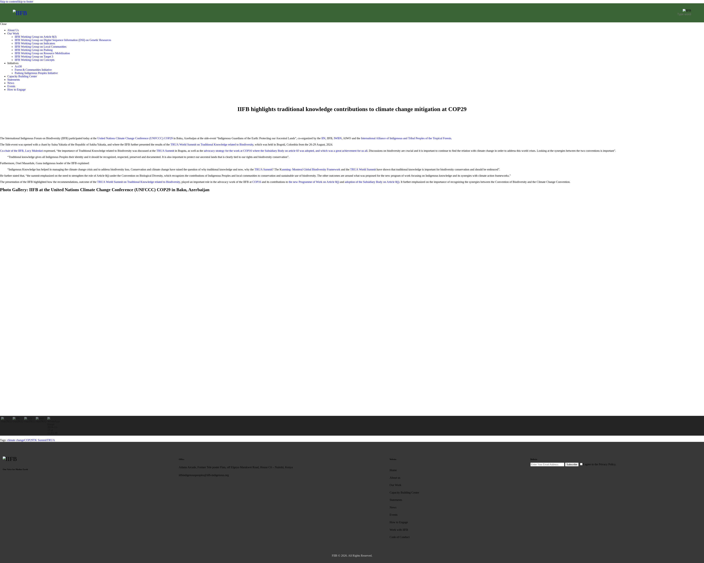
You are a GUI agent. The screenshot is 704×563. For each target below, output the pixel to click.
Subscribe (571, 464)
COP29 (28, 440)
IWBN (338, 138)
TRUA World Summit (363, 169)
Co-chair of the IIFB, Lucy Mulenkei (21, 150)
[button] (6, 306)
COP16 (257, 181)
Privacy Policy (607, 464)
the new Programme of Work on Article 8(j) (313, 181)
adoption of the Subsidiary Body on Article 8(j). (373, 181)
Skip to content (8, 1)
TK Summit (40, 440)
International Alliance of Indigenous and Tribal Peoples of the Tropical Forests (405, 138)
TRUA (51, 440)
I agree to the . (599, 464)
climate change (15, 440)
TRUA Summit (165, 150)
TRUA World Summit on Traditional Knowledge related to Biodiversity (211, 144)
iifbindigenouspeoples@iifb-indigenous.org (204, 475)
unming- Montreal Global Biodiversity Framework (311, 169)
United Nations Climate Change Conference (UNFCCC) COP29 (135, 138)
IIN (323, 138)
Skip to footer (25, 1)
